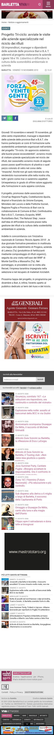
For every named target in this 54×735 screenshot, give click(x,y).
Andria (17, 716)
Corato (27, 720)
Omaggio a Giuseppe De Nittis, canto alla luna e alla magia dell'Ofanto (31, 510)
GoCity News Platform (34, 692)
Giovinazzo (38, 720)
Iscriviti (40, 379)
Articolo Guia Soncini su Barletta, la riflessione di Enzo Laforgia (32, 440)
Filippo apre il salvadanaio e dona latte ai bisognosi (33, 523)
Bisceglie (33, 716)
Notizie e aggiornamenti (18, 22)
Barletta (7, 716)
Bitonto (43, 716)
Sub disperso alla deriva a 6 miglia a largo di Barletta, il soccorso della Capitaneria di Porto (33, 496)
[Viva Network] (10, 712)
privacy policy (36, 388)
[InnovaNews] (5, 689)
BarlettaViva (17, 4)
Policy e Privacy (16, 692)
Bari (24, 716)
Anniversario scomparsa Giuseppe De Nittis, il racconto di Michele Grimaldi (33, 427)
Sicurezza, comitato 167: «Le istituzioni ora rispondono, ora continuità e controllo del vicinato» (33, 399)
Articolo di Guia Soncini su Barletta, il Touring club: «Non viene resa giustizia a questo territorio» (30, 456)
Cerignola (16, 720)
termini (23, 388)
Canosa (6, 720)
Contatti (5, 692)
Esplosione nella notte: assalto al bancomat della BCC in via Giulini (33, 412)
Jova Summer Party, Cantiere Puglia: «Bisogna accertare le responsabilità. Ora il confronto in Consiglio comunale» (33, 470)
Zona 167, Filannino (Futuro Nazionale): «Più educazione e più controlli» (33, 482)
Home (4, 22)
